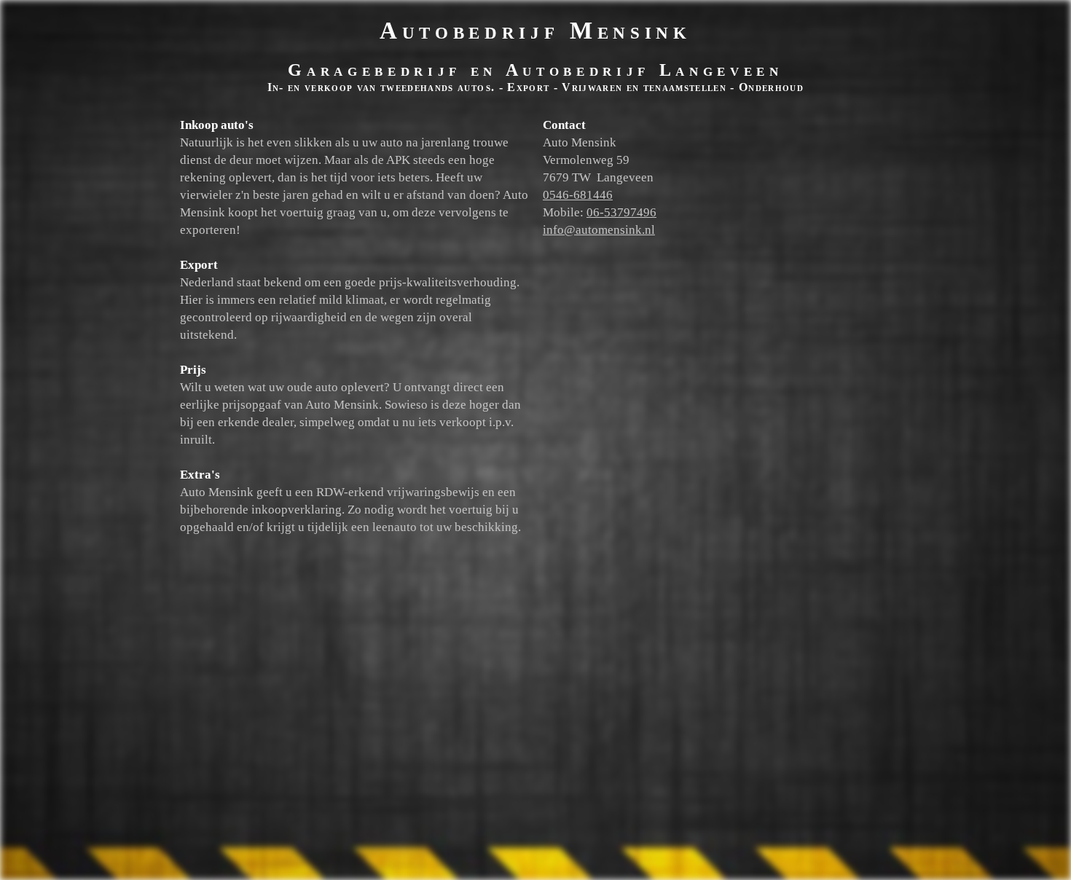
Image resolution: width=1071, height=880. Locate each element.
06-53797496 (621, 212)
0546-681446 (578, 195)
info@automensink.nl (599, 230)
